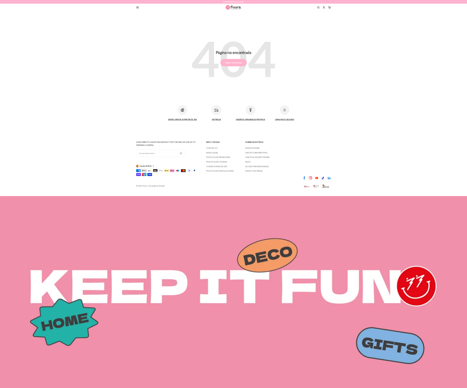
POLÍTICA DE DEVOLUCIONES (220, 171)
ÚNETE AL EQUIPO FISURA (257, 157)
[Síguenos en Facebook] (304, 178)
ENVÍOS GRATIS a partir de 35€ (233, 2)
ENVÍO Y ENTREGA (254, 171)
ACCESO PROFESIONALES (257, 166)
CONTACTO (211, 148)
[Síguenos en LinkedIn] (329, 178)
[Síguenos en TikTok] (323, 178)
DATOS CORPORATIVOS (256, 152)
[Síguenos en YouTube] (316, 178)
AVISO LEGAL (212, 152)
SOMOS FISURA (252, 148)
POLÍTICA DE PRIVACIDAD (218, 157)
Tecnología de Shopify (156, 186)
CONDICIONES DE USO (216, 166)
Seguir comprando (233, 62)
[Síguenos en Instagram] (310, 178)
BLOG (248, 162)
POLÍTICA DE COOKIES (216, 162)
